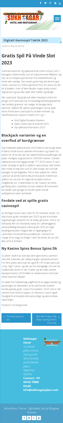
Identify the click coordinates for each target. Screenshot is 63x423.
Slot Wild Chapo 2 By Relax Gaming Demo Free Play (46, 319)
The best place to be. (15, 318)
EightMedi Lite (36, 408)
